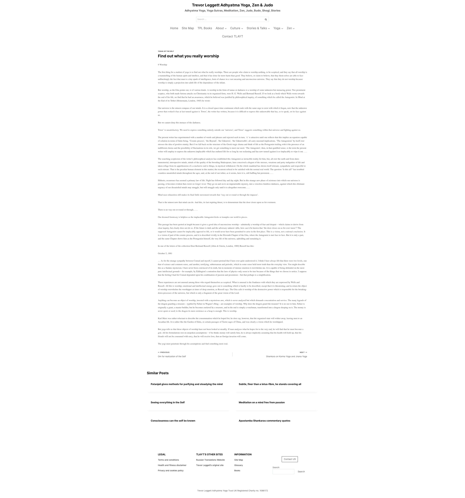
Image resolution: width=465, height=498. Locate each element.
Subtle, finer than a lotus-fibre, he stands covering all (270, 384)
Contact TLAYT (232, 36)
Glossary (238, 465)
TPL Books (205, 28)
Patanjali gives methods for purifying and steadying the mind (187, 384)
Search (276, 467)
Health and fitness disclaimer (172, 465)
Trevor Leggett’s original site (210, 465)
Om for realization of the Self (172, 354)
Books (237, 470)
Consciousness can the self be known (173, 420)
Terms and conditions (168, 460)
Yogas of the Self (166, 51)
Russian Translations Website (210, 460)
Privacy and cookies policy (170, 470)
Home (174, 28)
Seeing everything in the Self (168, 402)
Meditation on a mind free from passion (262, 402)
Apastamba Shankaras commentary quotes (264, 420)
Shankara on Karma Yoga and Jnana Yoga (286, 354)
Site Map (188, 28)
